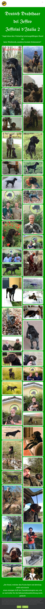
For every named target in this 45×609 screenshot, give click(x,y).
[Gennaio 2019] (12, 337)
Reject (25, 606)
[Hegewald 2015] (12, 133)
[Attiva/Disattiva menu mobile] (42, 2)
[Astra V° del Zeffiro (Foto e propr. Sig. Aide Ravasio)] (33, 551)
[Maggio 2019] (12, 368)
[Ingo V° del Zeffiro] (12, 162)
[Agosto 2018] (33, 236)
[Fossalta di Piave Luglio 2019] (33, 383)
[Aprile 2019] (12, 352)
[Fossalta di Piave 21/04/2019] (33, 367)
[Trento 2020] (33, 47)
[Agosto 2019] (12, 427)
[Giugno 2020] (33, 567)
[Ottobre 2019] (33, 427)
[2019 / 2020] (12, 47)
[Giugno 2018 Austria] (12, 222)
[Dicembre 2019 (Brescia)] (12, 472)
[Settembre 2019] (12, 441)
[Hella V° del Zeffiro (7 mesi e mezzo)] (12, 177)
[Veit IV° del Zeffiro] (33, 306)
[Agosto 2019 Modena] (33, 413)
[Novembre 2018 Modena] (33, 251)
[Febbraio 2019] (33, 321)
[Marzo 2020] (33, 488)
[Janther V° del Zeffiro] (33, 133)
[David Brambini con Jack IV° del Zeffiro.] (12, 89)
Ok (19, 606)
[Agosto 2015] (12, 117)
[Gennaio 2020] (12, 486)
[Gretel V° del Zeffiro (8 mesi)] (33, 162)
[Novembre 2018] (12, 278)
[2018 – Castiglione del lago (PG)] (33, 278)
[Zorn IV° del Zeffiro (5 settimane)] (12, 308)
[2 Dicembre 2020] (33, 75)
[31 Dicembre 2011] (33, 104)
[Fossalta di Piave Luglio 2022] (12, 191)
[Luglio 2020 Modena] (12, 565)
